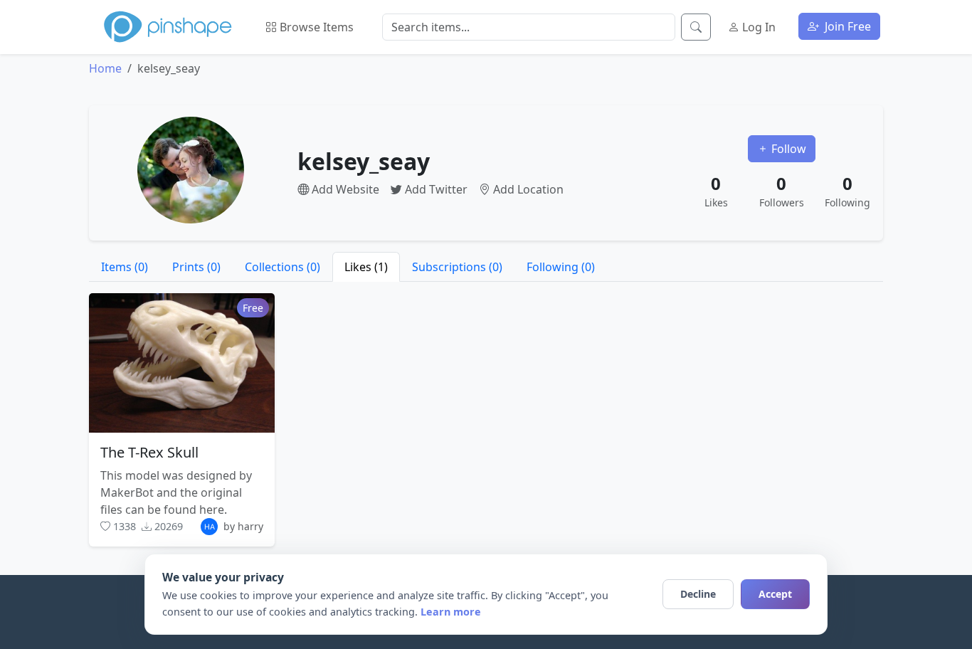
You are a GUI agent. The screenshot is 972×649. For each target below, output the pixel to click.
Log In (757, 27)
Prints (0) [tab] (196, 267)
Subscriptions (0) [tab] (457, 267)
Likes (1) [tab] (366, 267)
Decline (698, 594)
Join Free (846, 26)
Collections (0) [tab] (282, 267)
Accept (775, 594)
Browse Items (315, 27)
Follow (787, 149)
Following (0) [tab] (561, 267)
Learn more (451, 611)
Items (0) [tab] (124, 267)
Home (105, 68)
